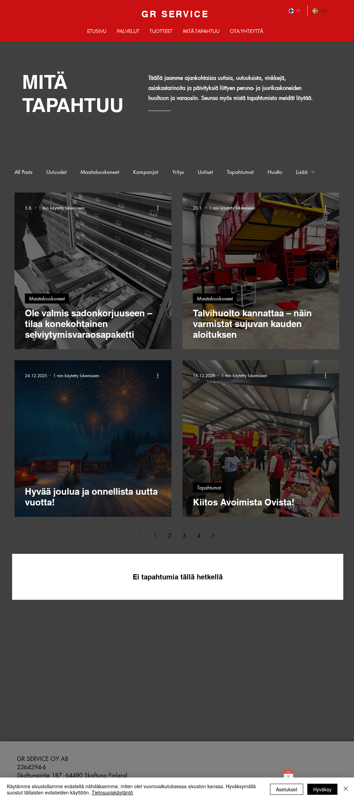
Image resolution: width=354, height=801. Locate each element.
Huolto (275, 172)
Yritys (178, 172)
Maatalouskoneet (100, 172)
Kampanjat (145, 172)
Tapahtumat (240, 172)
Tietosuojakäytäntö (112, 792)
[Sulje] (346, 789)
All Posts (23, 172)
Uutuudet (56, 172)
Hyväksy (322, 789)
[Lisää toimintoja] (160, 208)
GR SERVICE (175, 14)
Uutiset (205, 172)
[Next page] (213, 535)
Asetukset (286, 789)
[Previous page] (140, 535)
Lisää (302, 172)
